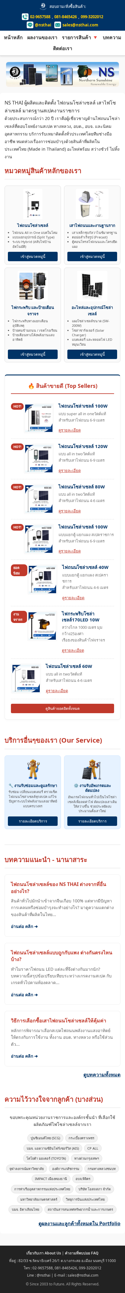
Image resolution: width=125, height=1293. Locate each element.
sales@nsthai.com (80, 25)
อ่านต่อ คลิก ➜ (24, 926)
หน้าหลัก (13, 37)
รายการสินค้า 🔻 (80, 37)
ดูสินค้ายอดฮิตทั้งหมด (63, 708)
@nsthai (43, 25)
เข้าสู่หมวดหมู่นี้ (33, 256)
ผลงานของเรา (42, 37)
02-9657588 (40, 16)
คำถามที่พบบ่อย (82, 1253)
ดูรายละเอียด (70, 430)
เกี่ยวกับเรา (43, 1253)
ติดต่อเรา (62, 48)
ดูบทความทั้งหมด (101, 1074)
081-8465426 (65, 16)
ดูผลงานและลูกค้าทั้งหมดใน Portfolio (79, 1223)
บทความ (112, 37)
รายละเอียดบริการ (33, 821)
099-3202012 (92, 16)
